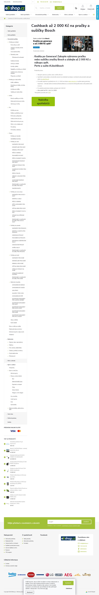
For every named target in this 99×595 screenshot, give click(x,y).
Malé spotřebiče (11, 35)
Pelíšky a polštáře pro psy (17, 113)
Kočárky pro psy (14, 110)
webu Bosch (45, 79)
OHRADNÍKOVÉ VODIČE (18, 287)
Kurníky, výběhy (14, 66)
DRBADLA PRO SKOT (17, 150)
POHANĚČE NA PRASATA (18, 238)
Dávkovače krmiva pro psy (17, 121)
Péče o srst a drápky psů (17, 124)
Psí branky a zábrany (16, 129)
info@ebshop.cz (84, 543)
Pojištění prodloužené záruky (12, 545)
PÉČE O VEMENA (16, 152)
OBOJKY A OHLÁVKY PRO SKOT (18, 176)
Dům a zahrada (11, 360)
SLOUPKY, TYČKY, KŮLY (18, 293)
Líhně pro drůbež (15, 63)
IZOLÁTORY (15, 290)
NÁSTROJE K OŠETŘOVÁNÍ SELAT (19, 241)
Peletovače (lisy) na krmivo (15, 329)
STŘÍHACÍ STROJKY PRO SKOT (18, 165)
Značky (9, 422)
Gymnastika (13, 404)
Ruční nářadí (14, 322)
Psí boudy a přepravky (16, 116)
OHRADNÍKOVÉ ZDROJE (18, 285)
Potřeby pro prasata (15, 225)
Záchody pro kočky (15, 104)
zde (46, 588)
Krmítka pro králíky (15, 89)
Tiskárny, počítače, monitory (16, 350)
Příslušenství (12, 356)
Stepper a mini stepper (17, 392)
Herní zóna (10, 414)
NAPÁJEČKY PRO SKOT (18, 144)
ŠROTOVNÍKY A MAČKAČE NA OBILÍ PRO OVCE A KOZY (19, 221)
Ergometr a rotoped (17, 384)
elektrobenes (83, 549)
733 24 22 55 (83, 546)
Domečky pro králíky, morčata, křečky (18, 85)
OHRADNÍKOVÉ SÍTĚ (17, 296)
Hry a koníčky (14, 396)
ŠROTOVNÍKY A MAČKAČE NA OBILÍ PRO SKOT (19, 185)
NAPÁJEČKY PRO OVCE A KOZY (18, 195)
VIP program (8, 552)
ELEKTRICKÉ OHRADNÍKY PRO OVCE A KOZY (18, 307)
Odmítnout (69, 588)
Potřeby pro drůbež (13, 42)
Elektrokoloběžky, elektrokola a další (16, 408)
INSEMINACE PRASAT (17, 235)
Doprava (7, 550)
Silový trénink (15, 390)
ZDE (49, 92)
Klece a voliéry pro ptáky (15, 326)
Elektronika (10, 339)
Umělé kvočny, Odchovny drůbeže (17, 72)
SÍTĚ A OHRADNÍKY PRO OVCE (18, 205)
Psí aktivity (13, 127)
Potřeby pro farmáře (15, 136)
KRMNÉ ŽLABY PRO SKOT (18, 147)
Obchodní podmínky (17, 2)
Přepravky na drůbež (16, 76)
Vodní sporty (14, 399)
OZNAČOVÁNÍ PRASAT (18, 245)
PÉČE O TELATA (16, 173)
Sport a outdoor (11, 364)
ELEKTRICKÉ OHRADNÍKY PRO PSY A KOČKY (18, 315)
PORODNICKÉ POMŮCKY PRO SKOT (18, 161)
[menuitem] (11, 14)
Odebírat (86, 522)
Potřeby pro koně (15, 255)
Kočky (10, 95)
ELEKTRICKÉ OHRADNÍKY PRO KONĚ (18, 311)
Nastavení (30, 592)
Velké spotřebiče (12, 31)
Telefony (11, 345)
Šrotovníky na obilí (15, 45)
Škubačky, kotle (14, 54)
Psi (10, 107)
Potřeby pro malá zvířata (15, 79)
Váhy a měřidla (14, 320)
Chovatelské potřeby (13, 39)
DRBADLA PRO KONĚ (17, 263)
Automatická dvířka (15, 51)
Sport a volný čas (13, 370)
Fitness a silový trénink (16, 376)
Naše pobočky (7, 2)
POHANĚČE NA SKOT (17, 155)
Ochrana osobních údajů (11, 566)
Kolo (12, 402)
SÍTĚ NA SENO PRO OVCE (18, 208)
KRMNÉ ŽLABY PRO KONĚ (19, 261)
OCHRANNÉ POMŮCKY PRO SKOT (18, 180)
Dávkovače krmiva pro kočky (17, 101)
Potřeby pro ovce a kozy (16, 192)
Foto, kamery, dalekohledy (15, 348)
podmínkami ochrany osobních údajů (71, 525)
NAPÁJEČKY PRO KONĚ (18, 258)
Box (13, 379)
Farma (10, 133)
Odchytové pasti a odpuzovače (16, 332)
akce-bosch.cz (73, 81)
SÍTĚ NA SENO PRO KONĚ (18, 266)
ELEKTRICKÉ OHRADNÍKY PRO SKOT (18, 303)
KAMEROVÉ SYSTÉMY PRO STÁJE (19, 169)
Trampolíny (11, 367)
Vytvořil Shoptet (91, 592)
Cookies (7, 563)
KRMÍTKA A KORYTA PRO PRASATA (18, 231)
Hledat (59, 8)
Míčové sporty (14, 373)
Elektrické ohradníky (15, 282)
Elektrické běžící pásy (17, 381)
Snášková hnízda (15, 61)
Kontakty (26, 543)
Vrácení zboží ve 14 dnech (11, 543)
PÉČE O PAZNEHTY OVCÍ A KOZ (19, 211)
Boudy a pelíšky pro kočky (17, 98)
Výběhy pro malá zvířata (16, 92)
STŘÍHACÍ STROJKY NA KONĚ (18, 269)
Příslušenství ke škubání (18, 57)
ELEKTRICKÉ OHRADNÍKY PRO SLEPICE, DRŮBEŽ (18, 299)
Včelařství (11, 334)
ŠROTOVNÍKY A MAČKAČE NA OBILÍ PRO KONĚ (19, 278)
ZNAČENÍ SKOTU (16, 188)
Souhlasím (68, 583)
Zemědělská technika (16, 139)
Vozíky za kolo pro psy (16, 118)
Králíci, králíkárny (15, 82)
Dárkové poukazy (12, 418)
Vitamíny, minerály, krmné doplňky (17, 48)
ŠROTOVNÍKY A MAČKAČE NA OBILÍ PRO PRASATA (19, 251)
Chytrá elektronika (13, 353)
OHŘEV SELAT (16, 247)
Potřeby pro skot (15, 141)
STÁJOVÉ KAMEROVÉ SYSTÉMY (17, 273)
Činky (13, 387)
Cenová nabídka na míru (11, 547)
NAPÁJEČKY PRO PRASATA (19, 228)
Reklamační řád (9, 541)
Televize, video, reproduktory (16, 342)
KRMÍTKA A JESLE (16, 198)
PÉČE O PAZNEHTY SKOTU (19, 158)
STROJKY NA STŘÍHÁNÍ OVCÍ (18, 215)
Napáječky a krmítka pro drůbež (18, 69)
